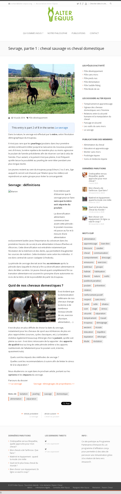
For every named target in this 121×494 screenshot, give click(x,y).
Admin (29, 487)
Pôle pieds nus (90, 78)
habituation (100, 271)
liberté (87, 276)
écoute (98, 327)
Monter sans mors (92, 152)
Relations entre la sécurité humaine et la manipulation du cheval (97, 116)
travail (103, 318)
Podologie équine (92, 155)
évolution (97, 341)
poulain (87, 285)
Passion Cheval (57, 485)
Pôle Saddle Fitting (92, 85)
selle (95, 304)
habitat (87, 271)
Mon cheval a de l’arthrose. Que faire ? (98, 189)
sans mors (100, 299)
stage (94, 308)
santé (86, 304)
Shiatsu (105, 304)
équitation (88, 336)
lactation (24, 394)
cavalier (99, 248)
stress (104, 308)
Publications (78, 33)
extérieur (88, 267)
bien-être (105, 243)
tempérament (90, 318)
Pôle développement (38, 117)
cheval (87, 253)
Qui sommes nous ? (33, 33)
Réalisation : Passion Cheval (102, 487)
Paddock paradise (92, 280)
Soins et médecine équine (95, 159)
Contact (94, 33)
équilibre (101, 332)
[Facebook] (80, 4)
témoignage (102, 322)
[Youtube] (86, 4)
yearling (35, 394)
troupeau (88, 322)
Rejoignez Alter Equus (81, 487)
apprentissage (90, 243)
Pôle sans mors (91, 74)
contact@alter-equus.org (21, 3)
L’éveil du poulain (52, 415)
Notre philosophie (57, 33)
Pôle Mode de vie (91, 89)
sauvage (48, 394)
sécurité (87, 313)
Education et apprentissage (96, 148)
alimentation (15, 398)
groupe (99, 267)
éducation (88, 332)
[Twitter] (78, 4)
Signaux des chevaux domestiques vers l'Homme (96, 108)
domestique (62, 394)
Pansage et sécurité (92, 122)
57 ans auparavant (52, 444)
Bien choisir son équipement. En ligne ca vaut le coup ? (99, 219)
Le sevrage (61, 127)
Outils (106, 276)
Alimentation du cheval (94, 144)
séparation (31, 398)
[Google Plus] (83, 4)
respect (87, 299)
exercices (102, 262)
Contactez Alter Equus (61, 487)
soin (86, 308)
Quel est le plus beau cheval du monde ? (98, 208)
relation (87, 290)
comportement (91, 257)
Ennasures (89, 262)
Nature (97, 276)
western (87, 327)
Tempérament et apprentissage (98, 104)
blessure (88, 248)
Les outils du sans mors (95, 126)
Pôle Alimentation (92, 82)
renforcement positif (93, 295)
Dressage (106, 257)
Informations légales (42, 487)
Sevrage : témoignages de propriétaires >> (54, 383)
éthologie (101, 336)
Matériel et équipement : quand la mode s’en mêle (100, 198)
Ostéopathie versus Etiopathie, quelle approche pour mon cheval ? (98, 177)
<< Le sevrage (15, 383)
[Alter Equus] (60, 19)
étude (86, 341)
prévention (100, 285)
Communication (101, 253)
